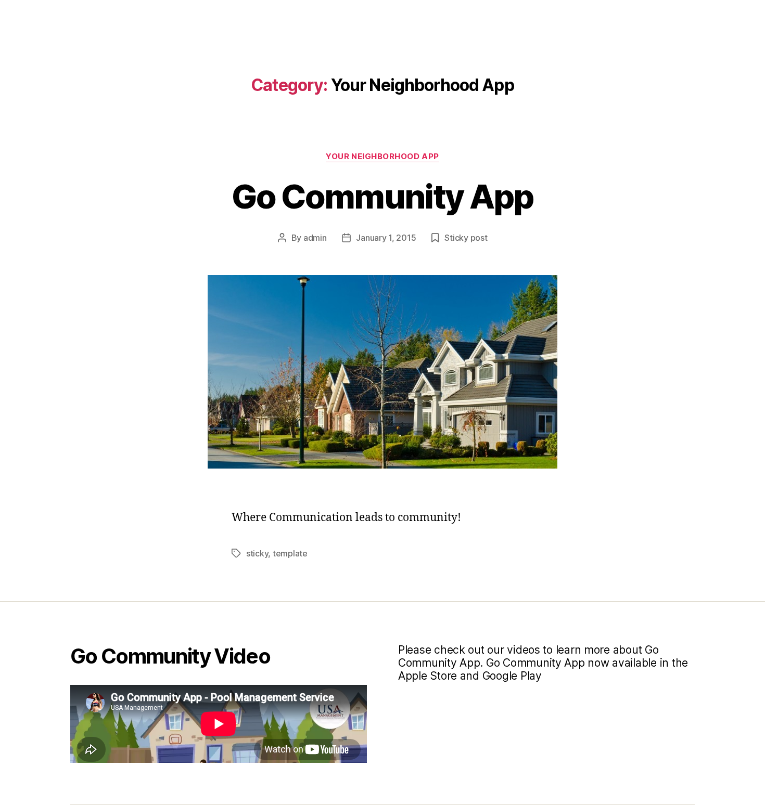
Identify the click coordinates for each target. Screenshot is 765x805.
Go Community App (382, 196)
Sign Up (565, 17)
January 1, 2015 (386, 237)
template (290, 553)
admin (315, 237)
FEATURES (501, 17)
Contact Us (634, 17)
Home (345, 17)
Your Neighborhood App (382, 156)
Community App (417, 17)
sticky (257, 553)
